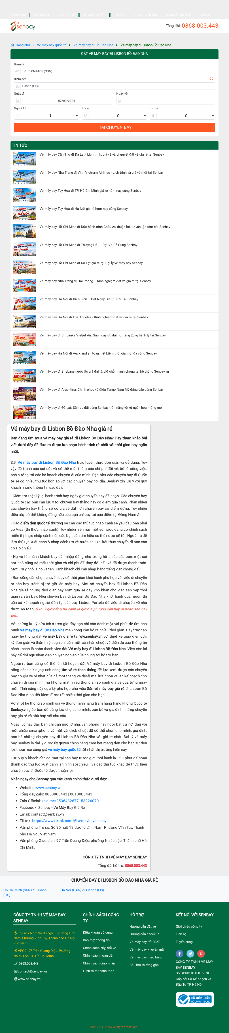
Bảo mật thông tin (96, 940)
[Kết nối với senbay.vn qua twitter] (190, 954)
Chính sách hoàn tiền (98, 956)
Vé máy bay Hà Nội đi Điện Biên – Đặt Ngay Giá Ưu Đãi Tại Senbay (89, 299)
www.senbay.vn (48, 788)
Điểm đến (20, 79)
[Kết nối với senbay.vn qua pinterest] (201, 954)
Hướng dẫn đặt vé (142, 926)
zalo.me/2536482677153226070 (70, 801)
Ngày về (121, 93)
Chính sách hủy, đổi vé (99, 948)
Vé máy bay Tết (94, 15)
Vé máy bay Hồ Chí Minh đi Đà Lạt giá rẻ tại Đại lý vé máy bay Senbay (91, 263)
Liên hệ (205, 15)
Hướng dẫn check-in (144, 934)
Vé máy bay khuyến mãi (147, 949)
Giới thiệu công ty (189, 926)
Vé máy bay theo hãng (145, 957)
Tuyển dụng (184, 942)
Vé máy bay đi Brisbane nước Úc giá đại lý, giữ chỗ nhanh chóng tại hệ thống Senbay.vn (104, 371)
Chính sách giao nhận (99, 963)
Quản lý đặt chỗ (178, 15)
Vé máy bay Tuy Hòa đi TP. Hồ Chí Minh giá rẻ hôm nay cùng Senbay (90, 191)
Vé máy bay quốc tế (51, 45)
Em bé (154, 108)
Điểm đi (19, 64)
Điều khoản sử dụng (97, 933)
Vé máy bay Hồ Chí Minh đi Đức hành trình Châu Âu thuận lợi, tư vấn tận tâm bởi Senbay (105, 227)
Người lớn (20, 108)
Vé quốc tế (66, 15)
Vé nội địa (42, 15)
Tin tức (120, 15)
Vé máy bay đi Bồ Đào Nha (93, 45)
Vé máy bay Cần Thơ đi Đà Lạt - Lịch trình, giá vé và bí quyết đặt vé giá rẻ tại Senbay (102, 154)
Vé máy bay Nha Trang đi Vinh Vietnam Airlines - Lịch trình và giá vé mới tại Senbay (101, 173)
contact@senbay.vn (32, 971)
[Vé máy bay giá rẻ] (23, 25)
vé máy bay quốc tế (64, 749)
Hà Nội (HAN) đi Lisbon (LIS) (82, 890)
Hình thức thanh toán (98, 971)
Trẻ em (86, 108)
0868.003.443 (200, 25)
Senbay (189, 968)
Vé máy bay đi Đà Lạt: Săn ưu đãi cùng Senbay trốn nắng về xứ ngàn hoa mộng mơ (101, 408)
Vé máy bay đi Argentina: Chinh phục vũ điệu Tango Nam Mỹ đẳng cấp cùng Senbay (101, 390)
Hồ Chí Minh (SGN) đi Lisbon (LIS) (25, 892)
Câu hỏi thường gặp (144, 965)
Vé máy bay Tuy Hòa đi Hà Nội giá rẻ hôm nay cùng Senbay (84, 209)
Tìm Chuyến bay (114, 127)
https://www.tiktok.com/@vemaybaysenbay (69, 821)
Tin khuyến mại (146, 15)
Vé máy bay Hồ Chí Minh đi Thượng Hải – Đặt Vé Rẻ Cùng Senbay (88, 245)
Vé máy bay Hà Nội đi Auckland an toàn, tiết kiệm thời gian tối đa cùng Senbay (98, 353)
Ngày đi (19, 93)
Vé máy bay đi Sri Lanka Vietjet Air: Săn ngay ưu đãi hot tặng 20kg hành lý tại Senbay (103, 335)
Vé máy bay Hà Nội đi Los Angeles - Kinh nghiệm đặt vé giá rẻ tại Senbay (94, 317)
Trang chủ (17, 15)
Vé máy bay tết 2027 (144, 942)
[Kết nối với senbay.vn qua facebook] (179, 954)
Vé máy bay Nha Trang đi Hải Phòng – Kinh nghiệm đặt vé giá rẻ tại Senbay (95, 281)
